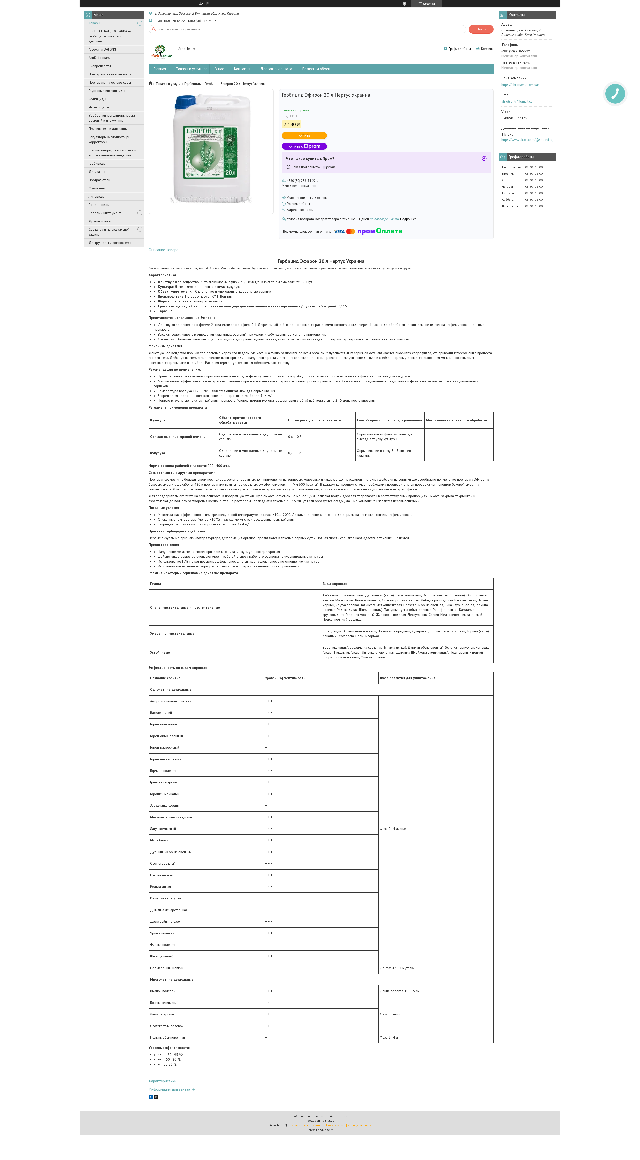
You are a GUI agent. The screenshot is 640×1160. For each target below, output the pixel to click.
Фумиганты (97, 188)
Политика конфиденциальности (349, 1125)
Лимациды (97, 196)
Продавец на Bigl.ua (320, 1120)
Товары (94, 23)
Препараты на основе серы (110, 82)
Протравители (99, 180)
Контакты (242, 69)
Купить (304, 135)
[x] (156, 1097)
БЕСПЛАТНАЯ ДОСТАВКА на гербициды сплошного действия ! (110, 36)
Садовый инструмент (105, 213)
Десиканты (97, 171)
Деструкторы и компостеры (110, 242)
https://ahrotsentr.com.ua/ (520, 84)
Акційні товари (100, 57)
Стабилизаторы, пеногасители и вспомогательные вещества (112, 152)
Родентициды (99, 204)
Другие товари (100, 221)
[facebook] (151, 1097)
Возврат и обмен (316, 69)
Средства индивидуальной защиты (109, 232)
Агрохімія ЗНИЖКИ (103, 49)
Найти (481, 29)
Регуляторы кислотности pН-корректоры (110, 139)
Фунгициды (97, 99)
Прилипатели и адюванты (108, 128)
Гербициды (97, 163)
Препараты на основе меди (110, 74)
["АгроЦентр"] (161, 49)
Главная (160, 69)
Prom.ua (342, 1116)
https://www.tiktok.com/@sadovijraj (528, 139)
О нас (219, 69)
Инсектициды (99, 107)
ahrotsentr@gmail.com (519, 101)
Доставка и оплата (276, 69)
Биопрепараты (100, 66)
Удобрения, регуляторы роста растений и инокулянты (112, 118)
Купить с (296, 146)
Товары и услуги (189, 69)
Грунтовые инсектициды (107, 90)
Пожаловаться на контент (306, 1125)
